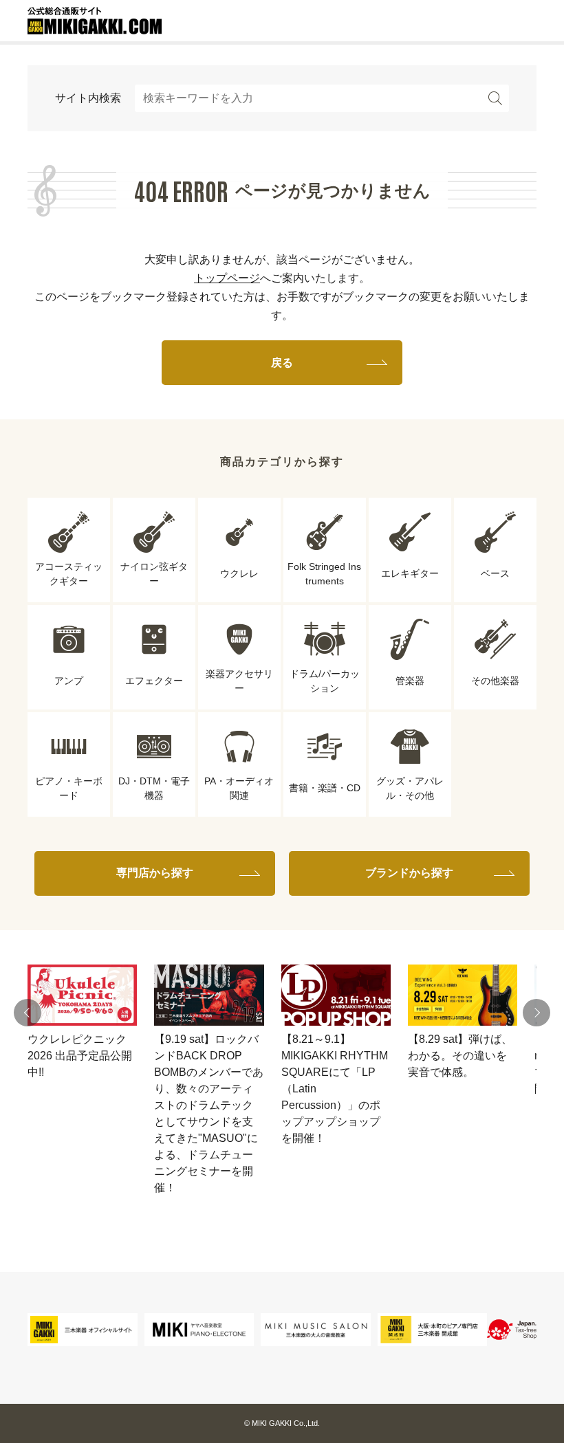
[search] (495, 98)
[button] (27, 1012)
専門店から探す (154, 873)
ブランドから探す (409, 873)
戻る (282, 362)
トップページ (227, 278)
